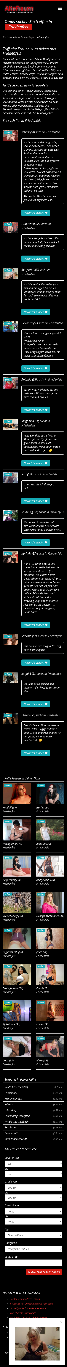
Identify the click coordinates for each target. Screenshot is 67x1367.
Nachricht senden (34, 212)
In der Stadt (11, 1256)
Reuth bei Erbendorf (33, 1087)
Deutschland (20, 37)
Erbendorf (33, 1110)
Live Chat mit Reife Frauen (23, 1313)
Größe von (11, 1181)
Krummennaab (33, 1098)
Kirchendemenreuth (33, 1139)
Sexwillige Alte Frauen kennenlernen (28, 1308)
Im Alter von (12, 1157)
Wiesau (33, 1104)
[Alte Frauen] (19, 8)
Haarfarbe (11, 1243)
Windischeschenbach (33, 1121)
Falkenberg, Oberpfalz (33, 1116)
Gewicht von (12, 1205)
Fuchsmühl (33, 1093)
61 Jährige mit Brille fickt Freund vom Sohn (31, 1303)
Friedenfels (53, 132)
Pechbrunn (33, 1127)
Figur (8, 1229)
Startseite (7, 37)
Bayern (32, 37)
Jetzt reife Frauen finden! (45, 1271)
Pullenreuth (33, 1133)
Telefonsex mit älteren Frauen (25, 1299)
